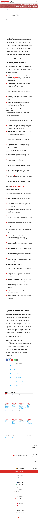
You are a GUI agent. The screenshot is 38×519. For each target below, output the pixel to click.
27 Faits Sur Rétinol (22, 421)
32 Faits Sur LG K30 (13, 369)
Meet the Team (34, 447)
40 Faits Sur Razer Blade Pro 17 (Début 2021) (17, 381)
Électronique (14, 15)
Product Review (35, 449)
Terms (35, 461)
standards (10, 347)
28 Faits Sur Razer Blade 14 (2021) (15, 377)
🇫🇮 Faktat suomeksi (20, 482)
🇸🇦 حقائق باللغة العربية (19, 484)
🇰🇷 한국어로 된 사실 (20, 496)
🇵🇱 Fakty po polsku (20, 503)
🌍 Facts (19, 463)
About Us (34, 442)
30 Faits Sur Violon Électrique (14, 385)
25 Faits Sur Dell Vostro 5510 (14, 373)
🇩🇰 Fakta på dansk (20, 475)
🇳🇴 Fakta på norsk (20, 480)
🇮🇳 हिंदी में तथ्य (20, 489)
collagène (29, 163)
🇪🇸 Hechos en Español (20, 468)
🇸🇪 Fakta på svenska (20, 477)
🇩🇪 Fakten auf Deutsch (20, 466)
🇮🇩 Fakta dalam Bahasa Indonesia (20, 491)
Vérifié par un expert (22, 9)
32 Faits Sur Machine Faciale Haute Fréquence (29, 422)
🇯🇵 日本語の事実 (20, 494)
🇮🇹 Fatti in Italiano (20, 470)
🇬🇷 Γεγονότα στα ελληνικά (19, 487)
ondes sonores (15, 77)
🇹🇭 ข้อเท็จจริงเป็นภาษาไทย (20, 510)
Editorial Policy (34, 445)
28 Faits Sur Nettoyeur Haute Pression (14, 422)
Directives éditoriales (28, 9)
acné (14, 175)
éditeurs (25, 347)
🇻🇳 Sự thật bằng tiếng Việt (20, 512)
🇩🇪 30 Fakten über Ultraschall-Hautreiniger (20, 455)
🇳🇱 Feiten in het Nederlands (19, 501)
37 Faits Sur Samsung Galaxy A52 (15, 365)
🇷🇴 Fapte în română (20, 505)
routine (12, 52)
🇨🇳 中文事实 (20, 517)
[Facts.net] (6, 1)
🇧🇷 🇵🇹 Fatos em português (20, 473)
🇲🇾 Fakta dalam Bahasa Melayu (20, 498)
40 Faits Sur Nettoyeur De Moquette (7, 406)
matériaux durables (13, 254)
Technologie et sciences (28, 4)
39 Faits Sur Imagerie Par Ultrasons (28, 406)
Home (22, 4)
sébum (19, 70)
